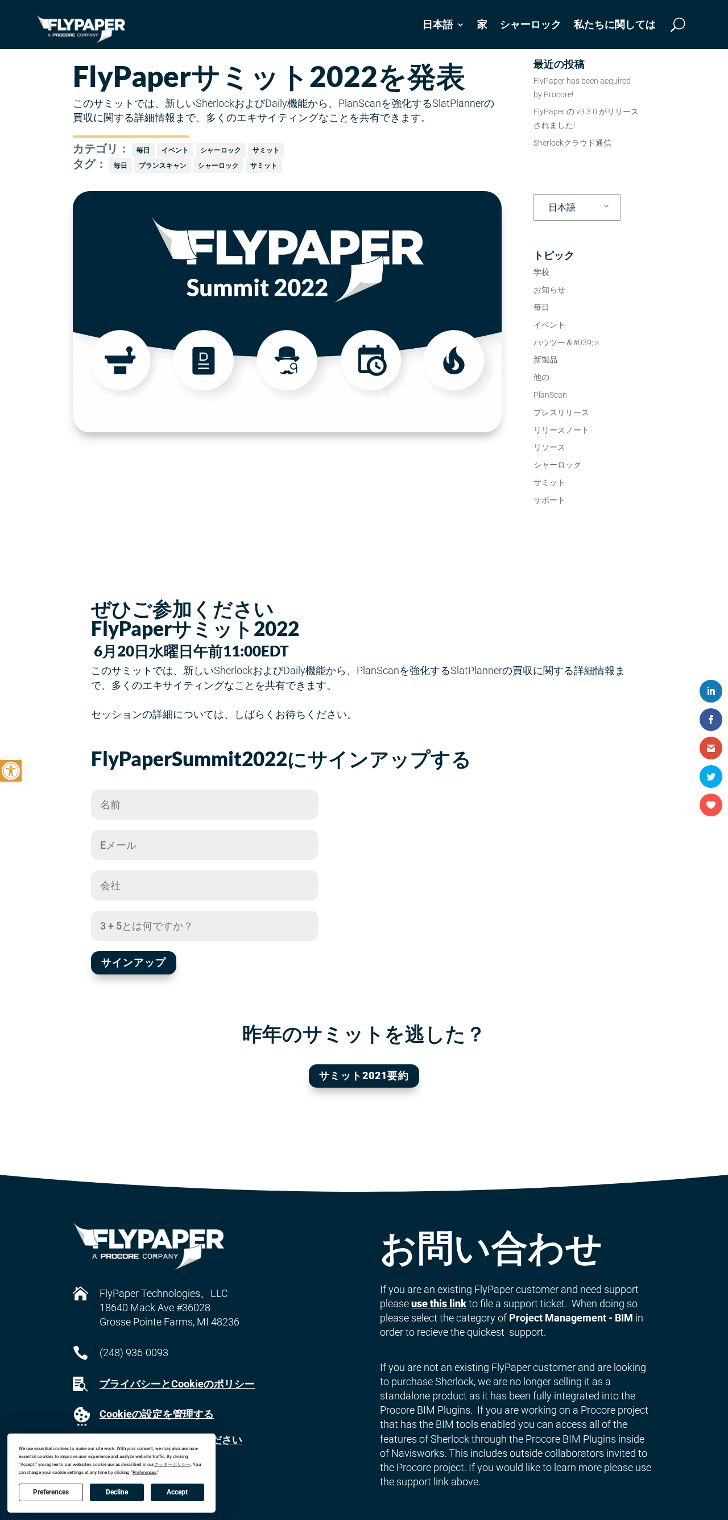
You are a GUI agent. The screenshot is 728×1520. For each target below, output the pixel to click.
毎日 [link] (143, 150)
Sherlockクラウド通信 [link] (572, 142)
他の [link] (541, 377)
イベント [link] (175, 150)
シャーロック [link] (530, 24)
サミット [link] (266, 150)
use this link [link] (438, 1304)
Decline (117, 1492)
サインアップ (133, 962)
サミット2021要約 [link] (364, 1075)
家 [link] (482, 24)
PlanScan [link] (550, 394)
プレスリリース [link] (561, 412)
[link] (11, 771)
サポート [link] (549, 500)
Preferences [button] (144, 1472)
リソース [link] (549, 447)
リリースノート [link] (561, 430)
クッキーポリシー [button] (172, 1464)
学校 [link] (541, 271)
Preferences (51, 1492)
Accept (177, 1492)
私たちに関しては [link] (615, 24)
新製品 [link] (545, 359)
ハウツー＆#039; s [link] (566, 342)
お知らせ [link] (549, 289)
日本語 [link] (562, 207)
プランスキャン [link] (163, 165)
